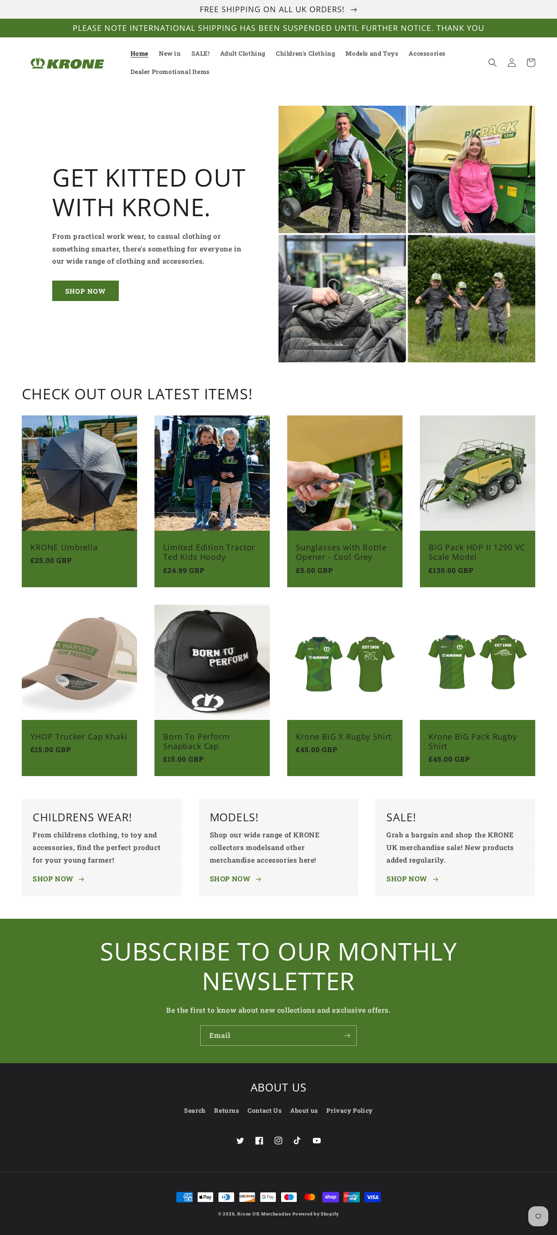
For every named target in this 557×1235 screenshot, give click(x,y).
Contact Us (265, 1110)
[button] (492, 62)
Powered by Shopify (315, 1214)
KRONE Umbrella (64, 547)
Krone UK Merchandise (264, 1214)
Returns (226, 1110)
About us (304, 1110)
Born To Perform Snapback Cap (196, 741)
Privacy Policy (349, 1110)
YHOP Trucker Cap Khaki (78, 736)
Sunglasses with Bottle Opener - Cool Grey (341, 552)
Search (195, 1110)
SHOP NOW (85, 291)
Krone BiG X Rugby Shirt (344, 736)
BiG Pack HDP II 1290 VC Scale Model (477, 552)
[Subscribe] (346, 1035)
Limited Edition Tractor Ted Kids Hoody (209, 552)
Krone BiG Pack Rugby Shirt (473, 741)
